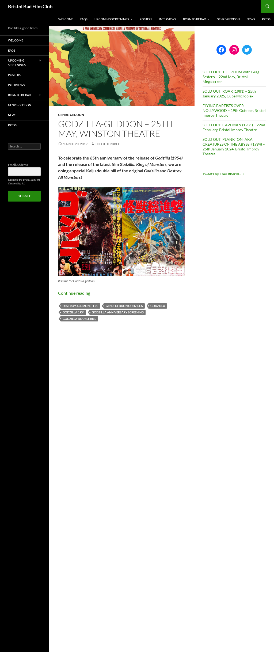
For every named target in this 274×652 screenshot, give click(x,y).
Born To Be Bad (194, 19)
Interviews (167, 19)
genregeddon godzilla (124, 306)
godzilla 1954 (73, 312)
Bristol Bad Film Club (30, 6)
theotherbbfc (107, 144)
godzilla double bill (79, 318)
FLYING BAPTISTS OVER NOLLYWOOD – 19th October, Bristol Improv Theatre (234, 110)
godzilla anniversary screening (118, 312)
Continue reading (76, 292)
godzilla (157, 306)
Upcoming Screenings (111, 19)
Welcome (65, 19)
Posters (146, 19)
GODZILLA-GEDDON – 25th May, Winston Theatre (115, 128)
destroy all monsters (80, 306)
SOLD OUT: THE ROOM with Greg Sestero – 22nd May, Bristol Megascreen (231, 77)
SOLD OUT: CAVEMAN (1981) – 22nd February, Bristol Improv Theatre (234, 127)
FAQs (83, 19)
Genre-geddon (228, 19)
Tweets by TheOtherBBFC (224, 174)
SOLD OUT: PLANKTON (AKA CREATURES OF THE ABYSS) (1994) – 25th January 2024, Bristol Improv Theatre (234, 146)
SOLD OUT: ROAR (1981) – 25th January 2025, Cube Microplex (229, 93)
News (251, 19)
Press (266, 19)
